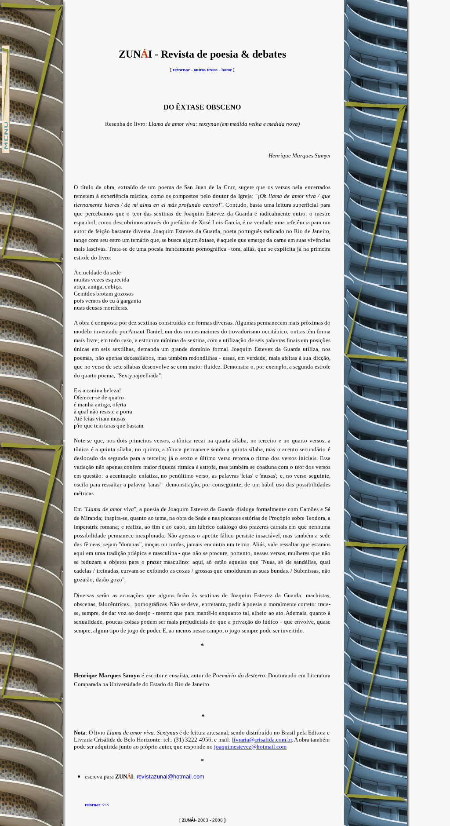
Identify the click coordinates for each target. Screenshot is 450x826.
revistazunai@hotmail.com (170, 776)
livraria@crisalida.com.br (262, 739)
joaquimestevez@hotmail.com (250, 746)
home (226, 69)
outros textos (206, 69)
